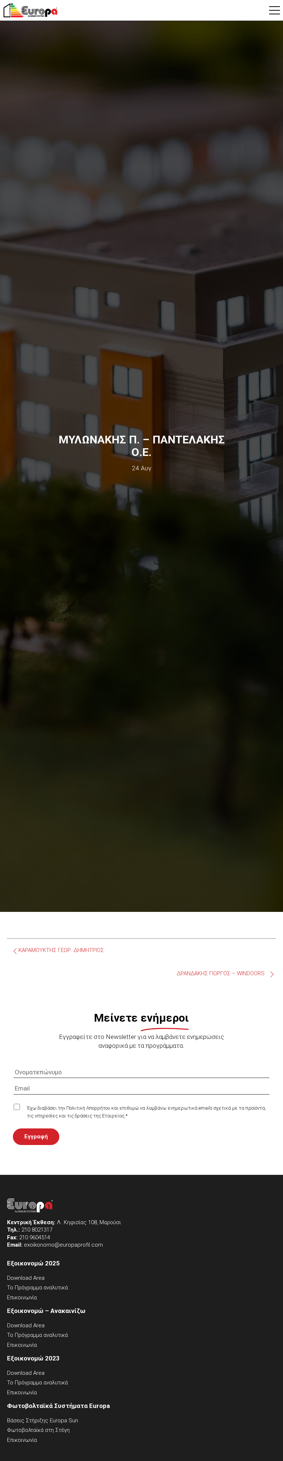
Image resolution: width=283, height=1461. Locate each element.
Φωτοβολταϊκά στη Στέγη (38, 1430)
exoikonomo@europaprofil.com (63, 1245)
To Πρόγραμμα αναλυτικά (37, 1287)
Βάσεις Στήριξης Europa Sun (42, 1420)
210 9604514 (34, 1237)
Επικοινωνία (22, 1297)
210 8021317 (36, 1229)
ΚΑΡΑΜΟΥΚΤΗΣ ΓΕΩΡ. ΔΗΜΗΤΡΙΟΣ (61, 950)
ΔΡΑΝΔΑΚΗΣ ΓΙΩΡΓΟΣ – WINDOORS (221, 973)
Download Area (26, 1278)
